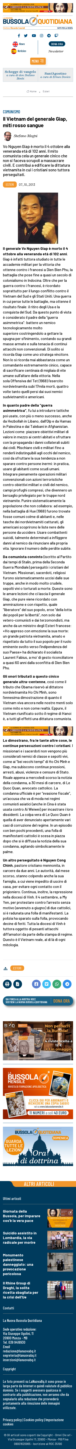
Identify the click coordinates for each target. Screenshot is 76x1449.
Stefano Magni (25, 135)
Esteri (46, 91)
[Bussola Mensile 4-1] (38, 1040)
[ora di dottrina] (38, 1146)
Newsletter (56, 51)
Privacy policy (12, 1419)
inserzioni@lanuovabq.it (19, 1359)
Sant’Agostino (55, 73)
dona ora (57, 44)
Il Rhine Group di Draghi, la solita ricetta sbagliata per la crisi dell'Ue (20, 1290)
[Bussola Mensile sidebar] (38, 1093)
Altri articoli (39, 1183)
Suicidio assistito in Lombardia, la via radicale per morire (20, 1238)
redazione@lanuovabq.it (19, 1351)
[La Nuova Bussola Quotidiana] (38, 21)
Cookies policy (33, 1419)
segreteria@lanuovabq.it (19, 1355)
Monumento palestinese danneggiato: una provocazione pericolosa (18, 1264)
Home (33, 91)
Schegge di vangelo (20, 71)
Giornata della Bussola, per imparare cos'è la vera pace (21, 1216)
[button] (38, 61)
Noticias (22, 51)
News (22, 44)
